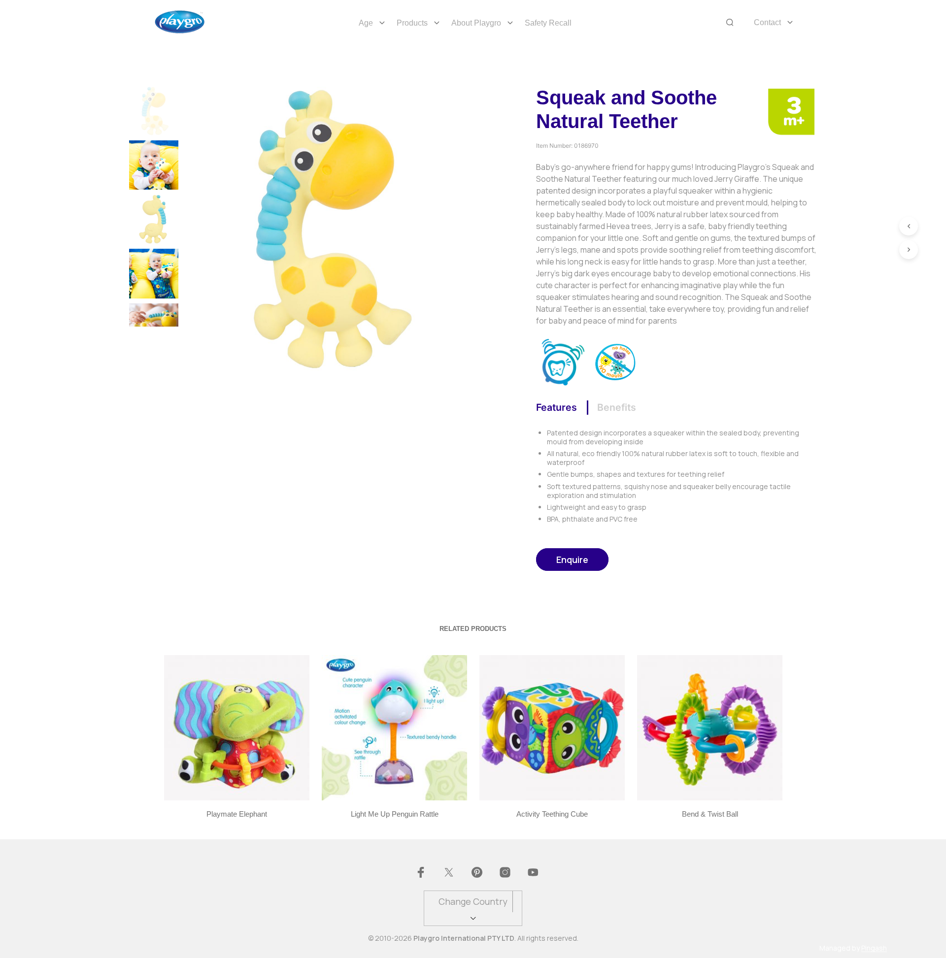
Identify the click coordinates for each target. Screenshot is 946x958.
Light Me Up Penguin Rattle (394, 814)
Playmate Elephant (236, 814)
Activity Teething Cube (552, 814)
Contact (767, 22)
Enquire (572, 559)
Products (412, 23)
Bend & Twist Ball (709, 814)
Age (366, 23)
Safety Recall (548, 23)
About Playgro (476, 23)
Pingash (874, 948)
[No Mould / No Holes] (615, 361)
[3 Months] (791, 111)
